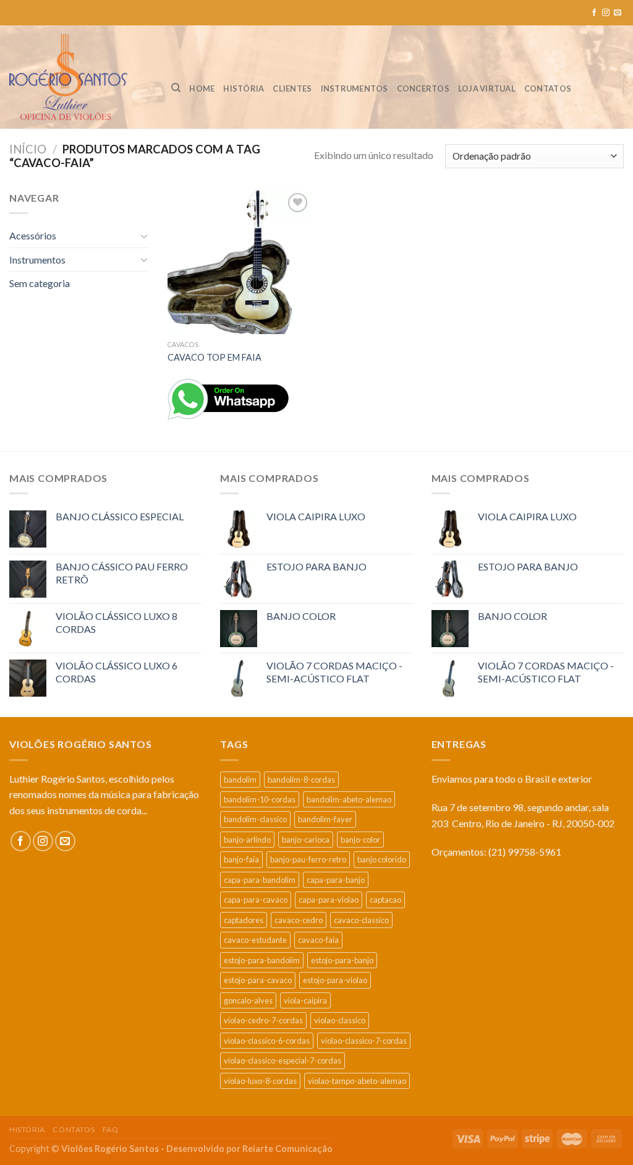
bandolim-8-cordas (301, 780)
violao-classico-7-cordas (364, 1041)
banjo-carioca (305, 840)
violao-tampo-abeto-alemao (357, 1081)
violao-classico (339, 1020)
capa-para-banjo (336, 880)
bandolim (240, 780)
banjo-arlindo (247, 840)
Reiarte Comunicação (287, 1148)
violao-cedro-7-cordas (263, 1020)
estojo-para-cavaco (258, 980)
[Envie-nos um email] (617, 13)
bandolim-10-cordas (259, 799)
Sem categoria (39, 283)
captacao (385, 900)
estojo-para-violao (335, 980)
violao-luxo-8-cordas (260, 1081)
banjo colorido (381, 859)
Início (27, 149)
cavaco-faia (318, 940)
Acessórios (32, 235)
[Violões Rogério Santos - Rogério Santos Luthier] (81, 77)
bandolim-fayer (325, 819)
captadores (243, 920)
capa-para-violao (329, 900)
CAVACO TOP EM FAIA (214, 357)
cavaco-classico (361, 920)
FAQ (111, 1129)
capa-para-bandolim (259, 880)
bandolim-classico (255, 819)
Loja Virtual (487, 88)
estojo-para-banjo (342, 960)
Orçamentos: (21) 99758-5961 (496, 852)
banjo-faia (241, 859)
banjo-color (360, 840)
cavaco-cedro (298, 920)
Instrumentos (354, 88)
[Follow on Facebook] (594, 13)
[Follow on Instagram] (606, 13)
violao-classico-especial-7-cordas (282, 1060)
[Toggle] (144, 235)
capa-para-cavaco (255, 900)
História (243, 88)
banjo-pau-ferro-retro (308, 859)
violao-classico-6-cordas (267, 1041)
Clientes (292, 88)
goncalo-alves (248, 1000)
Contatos (547, 88)
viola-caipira (305, 1000)
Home (202, 88)
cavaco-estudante (255, 940)
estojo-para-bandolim (262, 960)
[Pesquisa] (176, 88)
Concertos (423, 88)
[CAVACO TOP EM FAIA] (240, 262)
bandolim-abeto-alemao (349, 799)
